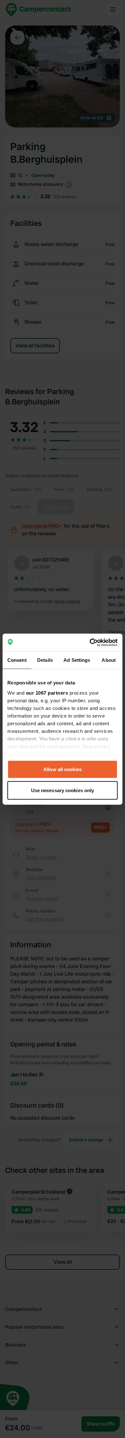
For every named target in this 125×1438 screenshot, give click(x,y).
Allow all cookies (62, 769)
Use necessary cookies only (62, 790)
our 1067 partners (47, 692)
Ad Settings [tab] (76, 660)
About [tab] (109, 660)
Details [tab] (45, 660)
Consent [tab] (17, 660)
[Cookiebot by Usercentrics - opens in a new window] (90, 642)
